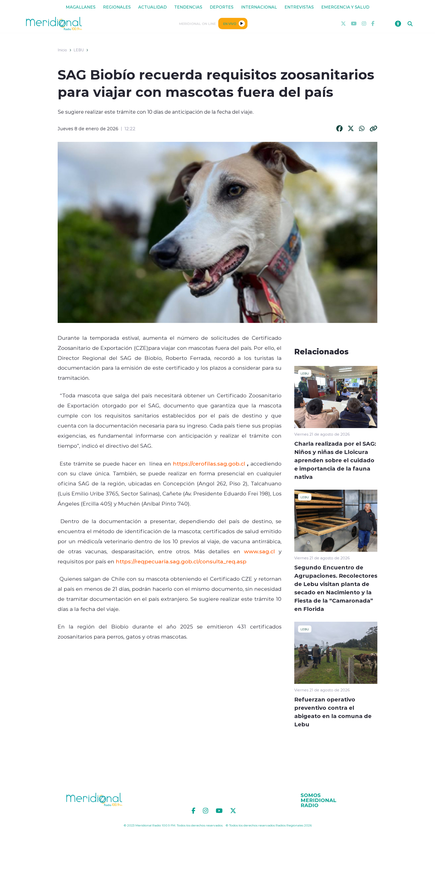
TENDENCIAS (188, 7)
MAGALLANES (80, 7)
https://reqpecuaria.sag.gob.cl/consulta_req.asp (181, 561)
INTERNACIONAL (259, 7)
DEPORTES (221, 7)
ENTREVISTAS (299, 7)
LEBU (79, 50)
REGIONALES (117, 7)
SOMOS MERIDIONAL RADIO (318, 800)
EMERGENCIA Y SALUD (345, 7)
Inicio (62, 50)
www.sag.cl (259, 551)
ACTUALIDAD (152, 7)
